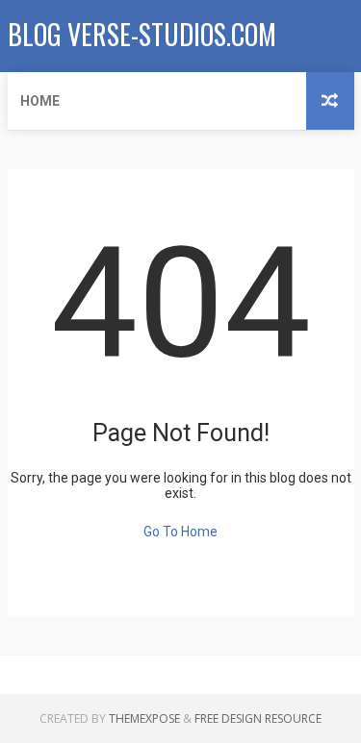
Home (40, 101)
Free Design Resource (258, 718)
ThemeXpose (144, 718)
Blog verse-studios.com (142, 34)
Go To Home (180, 531)
